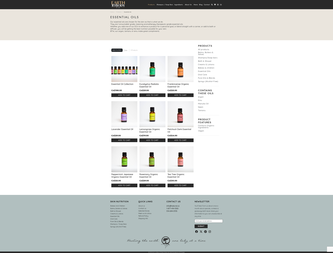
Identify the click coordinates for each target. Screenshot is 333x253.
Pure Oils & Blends (206, 78)
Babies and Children (117, 206)
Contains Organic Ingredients (206, 126)
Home (112, 12)
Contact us (142, 208)
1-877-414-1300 (172, 208)
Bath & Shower (205, 61)
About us (141, 206)
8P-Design (182, 252)
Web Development (174, 252)
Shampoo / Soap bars (118, 224)
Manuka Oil (203, 104)
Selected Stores (144, 211)
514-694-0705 (171, 211)
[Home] (118, 4)
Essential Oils (204, 71)
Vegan (201, 131)
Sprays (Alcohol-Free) (208, 81)
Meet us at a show (144, 213)
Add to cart (124, 95)
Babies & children (206, 68)
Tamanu (202, 110)
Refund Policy (143, 216)
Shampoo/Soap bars (207, 58)
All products (203, 49)
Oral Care (202, 75)
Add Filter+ (116, 50)
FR (221, 5)
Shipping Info (143, 218)
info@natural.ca (172, 206)
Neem (200, 107)
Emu (200, 100)
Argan (201, 97)
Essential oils (127, 12)
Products (118, 12)
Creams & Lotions (206, 64)
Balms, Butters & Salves (205, 53)
